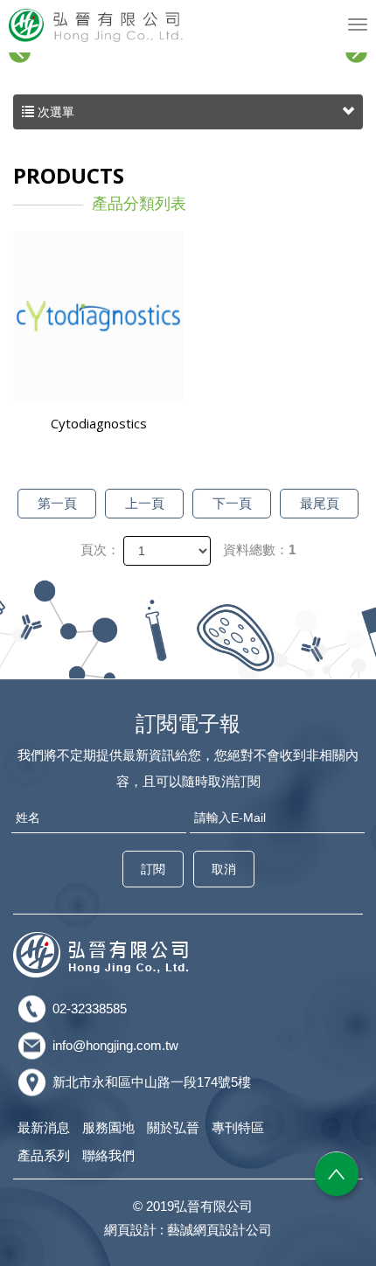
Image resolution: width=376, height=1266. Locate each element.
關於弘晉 (173, 1127)
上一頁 (144, 503)
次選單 (54, 112)
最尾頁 (319, 503)
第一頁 (57, 503)
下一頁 (232, 503)
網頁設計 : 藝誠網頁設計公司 (188, 1229)
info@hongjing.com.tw (115, 1045)
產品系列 (43, 1155)
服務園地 (108, 1127)
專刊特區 (238, 1127)
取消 (224, 869)
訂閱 (153, 869)
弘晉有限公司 (96, 26)
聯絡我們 (108, 1155)
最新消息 (43, 1127)
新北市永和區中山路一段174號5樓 (151, 1082)
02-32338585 (89, 1008)
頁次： (100, 549)
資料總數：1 (259, 549)
